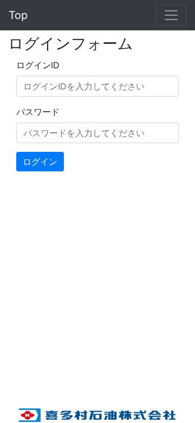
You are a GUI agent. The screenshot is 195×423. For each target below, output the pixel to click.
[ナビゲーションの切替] (171, 15)
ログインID (38, 65)
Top (18, 15)
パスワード (38, 111)
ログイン (40, 161)
